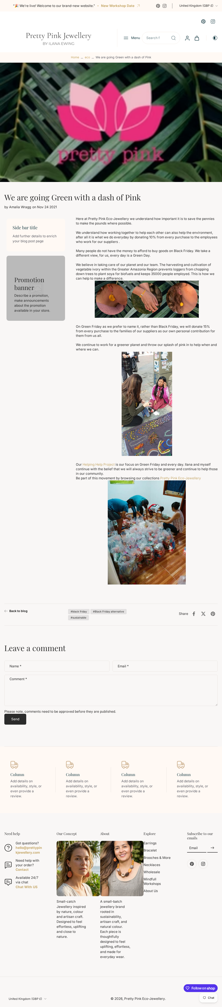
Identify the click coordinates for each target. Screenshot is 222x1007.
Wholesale (152, 872)
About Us (151, 891)
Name (15, 666)
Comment (18, 679)
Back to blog (18, 611)
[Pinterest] (158, 5)
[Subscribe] (212, 847)
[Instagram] (164, 5)
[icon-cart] (196, 38)
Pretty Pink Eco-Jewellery (181, 478)
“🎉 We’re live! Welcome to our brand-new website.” (54, 6)
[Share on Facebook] (194, 614)
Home (75, 57)
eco (87, 57)
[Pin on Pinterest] (213, 614)
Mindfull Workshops (152, 881)
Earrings (150, 843)
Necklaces (152, 865)
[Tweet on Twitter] (203, 614)
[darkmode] (212, 38)
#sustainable (78, 617)
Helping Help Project (98, 464)
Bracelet (150, 850)
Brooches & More (157, 857)
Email (123, 666)
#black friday (79, 611)
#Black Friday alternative (108, 611)
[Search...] (173, 38)
